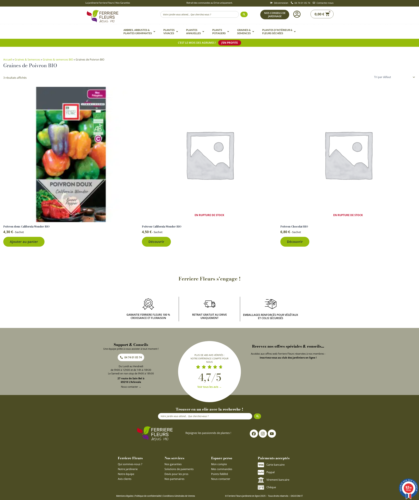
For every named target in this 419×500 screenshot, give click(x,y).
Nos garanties (173, 464)
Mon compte (219, 464)
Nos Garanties (123, 2)
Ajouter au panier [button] (24, 241)
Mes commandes (221, 469)
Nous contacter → (131, 386)
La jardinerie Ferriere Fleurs (99, 2)
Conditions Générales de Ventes (179, 496)
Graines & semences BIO (58, 59)
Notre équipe (126, 474)
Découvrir (156, 241)
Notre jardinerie (128, 469)
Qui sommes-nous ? (130, 464)
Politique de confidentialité (148, 496)
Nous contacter (220, 479)
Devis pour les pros (176, 474)
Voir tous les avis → (209, 387)
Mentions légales (124, 496)
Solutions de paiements (179, 469)
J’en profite (229, 42)
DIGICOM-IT (297, 496)
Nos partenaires (174, 479)
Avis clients (124, 479)
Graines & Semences (27, 59)
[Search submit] (244, 14)
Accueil (7, 59)
